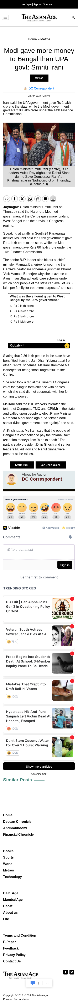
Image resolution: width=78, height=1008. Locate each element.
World (7, 864)
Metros (39, 78)
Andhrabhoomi (15, 828)
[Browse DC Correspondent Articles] (11, 479)
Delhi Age (10, 893)
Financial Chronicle (18, 834)
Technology (12, 877)
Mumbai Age (13, 899)
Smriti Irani (22, 465)
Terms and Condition (19, 935)
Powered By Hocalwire (16, 999)
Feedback (11, 948)
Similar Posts (17, 779)
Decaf (7, 906)
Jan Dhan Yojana (51, 465)
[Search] (73, 18)
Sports (8, 857)
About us (10, 912)
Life (6, 919)
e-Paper (27, 4)
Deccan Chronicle (17, 821)
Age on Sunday (42, 4)
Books (8, 851)
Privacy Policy (14, 955)
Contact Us (12, 961)
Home (7, 815)
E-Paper (9, 942)
